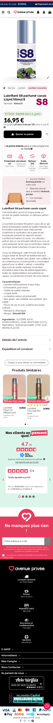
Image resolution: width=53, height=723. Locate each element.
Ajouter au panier (25, 134)
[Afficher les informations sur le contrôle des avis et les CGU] (44, 459)
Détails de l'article (14, 339)
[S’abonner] (47, 541)
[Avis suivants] (50, 480)
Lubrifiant (21, 88)
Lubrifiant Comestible (37, 88)
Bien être (11, 88)
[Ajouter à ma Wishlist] (46, 134)
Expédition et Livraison (17, 349)
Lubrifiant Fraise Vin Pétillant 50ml (9, 410)
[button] (38, 12)
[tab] (26, 340)
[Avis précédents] (3, 480)
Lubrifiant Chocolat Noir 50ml (34, 411)
